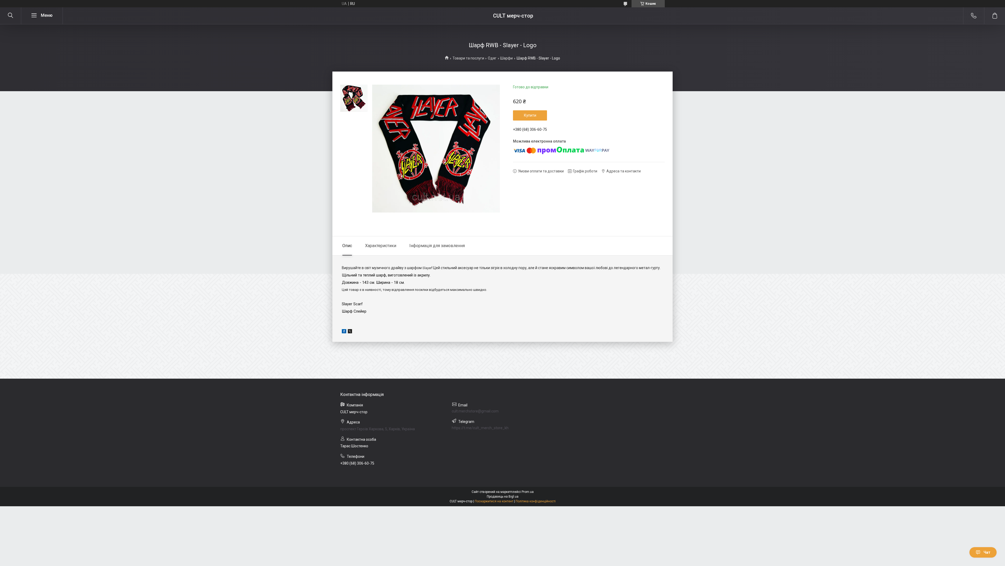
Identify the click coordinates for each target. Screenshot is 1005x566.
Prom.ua (528, 492)
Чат (987, 552)
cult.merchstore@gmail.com (475, 411)
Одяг (492, 58)
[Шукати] (10, 15)
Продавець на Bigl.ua (502, 496)
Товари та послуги (468, 58)
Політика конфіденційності (536, 501)
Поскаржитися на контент (494, 501)
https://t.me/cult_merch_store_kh (480, 428)
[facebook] (344, 332)
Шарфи (506, 58)
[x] (350, 332)
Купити (530, 115)
